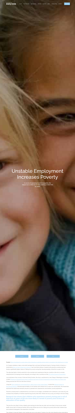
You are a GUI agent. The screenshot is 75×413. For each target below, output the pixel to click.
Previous (21, 356)
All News (37, 356)
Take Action (67, 3)
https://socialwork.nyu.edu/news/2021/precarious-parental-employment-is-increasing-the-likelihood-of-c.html (39, 362)
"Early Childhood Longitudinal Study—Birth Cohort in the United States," (29, 384)
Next (53, 356)
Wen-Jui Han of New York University (22, 367)
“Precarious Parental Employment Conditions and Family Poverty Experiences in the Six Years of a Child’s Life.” (38, 379)
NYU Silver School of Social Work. (57, 374)
